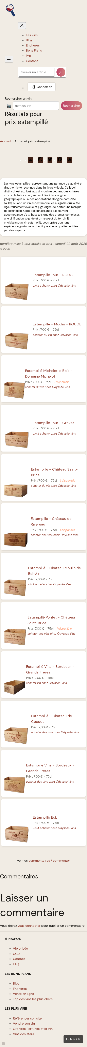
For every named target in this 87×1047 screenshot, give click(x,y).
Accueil (5, 141)
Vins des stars (23, 1034)
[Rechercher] (60, 72)
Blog (16, 983)
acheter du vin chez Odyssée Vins (55, 335)
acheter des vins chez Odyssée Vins (55, 535)
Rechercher (71, 105)
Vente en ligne (23, 994)
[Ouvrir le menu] (9, 59)
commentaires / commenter (49, 860)
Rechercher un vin (18, 98)
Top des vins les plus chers (33, 999)
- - (57, 324)
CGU (16, 954)
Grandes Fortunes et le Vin (33, 1029)
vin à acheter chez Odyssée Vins (54, 285)
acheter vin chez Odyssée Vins (46, 683)
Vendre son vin (24, 1023)
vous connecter (29, 926)
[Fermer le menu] (22, 25)
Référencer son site (27, 1018)
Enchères (20, 989)
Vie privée (20, 948)
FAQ (16, 964)
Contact (19, 959)
